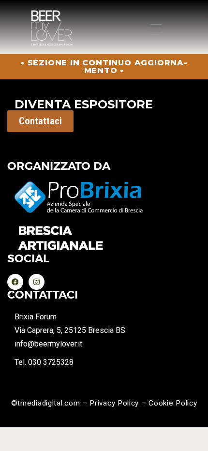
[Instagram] (37, 282)
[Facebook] (15, 282)
